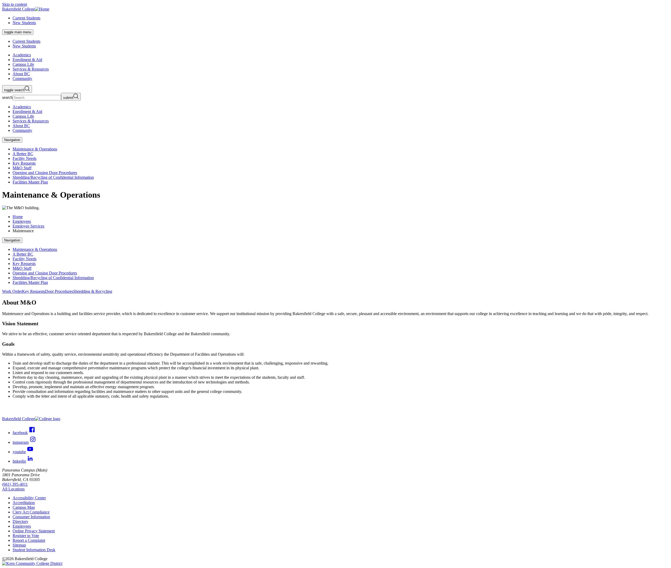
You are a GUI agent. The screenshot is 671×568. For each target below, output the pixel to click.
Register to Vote (26, 535)
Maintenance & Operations (35, 149)
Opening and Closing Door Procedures (45, 172)
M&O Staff (22, 168)
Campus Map (24, 507)
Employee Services (28, 226)
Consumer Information (31, 517)
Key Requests (24, 163)
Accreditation (24, 502)
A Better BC (23, 154)
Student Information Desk (34, 550)
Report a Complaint (29, 540)
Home (18, 216)
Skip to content (14, 4)
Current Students (26, 18)
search (7, 97)
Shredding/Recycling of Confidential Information (53, 177)
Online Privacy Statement (34, 531)
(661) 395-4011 (15, 484)
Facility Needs (24, 158)
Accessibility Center (29, 498)
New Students (24, 22)
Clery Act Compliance (31, 512)
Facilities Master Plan (30, 182)
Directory (20, 521)
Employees (22, 221)
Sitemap (19, 545)
